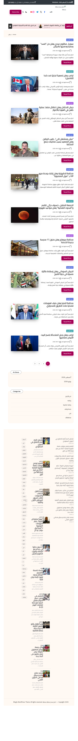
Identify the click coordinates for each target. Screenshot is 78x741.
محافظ (24, 569)
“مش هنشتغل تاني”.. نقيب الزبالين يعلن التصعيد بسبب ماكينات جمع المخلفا (58, 141)
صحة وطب (68, 409)
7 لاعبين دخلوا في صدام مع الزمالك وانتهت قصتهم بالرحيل (64, 476)
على (24, 547)
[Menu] (51, 12)
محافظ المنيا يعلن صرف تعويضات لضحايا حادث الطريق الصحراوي (58, 304)
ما (23, 565)
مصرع (24, 576)
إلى (23, 443)
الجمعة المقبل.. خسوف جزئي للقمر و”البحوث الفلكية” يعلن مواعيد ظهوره (56, 206)
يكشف (24, 597)
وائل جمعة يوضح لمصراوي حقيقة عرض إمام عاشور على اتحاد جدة (64, 510)
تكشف (24, 508)
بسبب (24, 482)
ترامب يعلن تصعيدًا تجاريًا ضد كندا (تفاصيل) (58, 76)
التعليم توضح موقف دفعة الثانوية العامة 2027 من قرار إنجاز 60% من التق (64, 448)
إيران (24, 446)
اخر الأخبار (70, 40)
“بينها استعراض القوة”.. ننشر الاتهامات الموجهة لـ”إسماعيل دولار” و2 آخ (64, 468)
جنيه (24, 519)
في (23, 554)
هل (23, 590)
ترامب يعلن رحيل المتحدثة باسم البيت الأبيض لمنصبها (57, 336)
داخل (24, 530)
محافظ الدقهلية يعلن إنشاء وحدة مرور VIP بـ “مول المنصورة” (56, 174)
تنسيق (24, 512)
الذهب (24, 468)
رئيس (24, 533)
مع (23, 579)
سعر (24, 537)
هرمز (24, 586)
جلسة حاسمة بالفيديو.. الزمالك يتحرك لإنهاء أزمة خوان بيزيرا (64, 484)
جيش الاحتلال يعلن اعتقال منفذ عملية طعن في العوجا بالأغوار (56, 108)
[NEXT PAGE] (35, 364)
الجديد (24, 461)
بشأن (24, 486)
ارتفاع (24, 450)
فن (70, 413)
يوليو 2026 (67, 381)
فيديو (24, 558)
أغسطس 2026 (66, 377)
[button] (15, 12)
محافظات (68, 417)
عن (23, 551)
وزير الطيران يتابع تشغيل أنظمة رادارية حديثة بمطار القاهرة (64, 501)
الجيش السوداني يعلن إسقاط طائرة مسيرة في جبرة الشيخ (57, 272)
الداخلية (24, 464)
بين (23, 493)
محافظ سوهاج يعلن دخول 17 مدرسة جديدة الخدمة (56, 241)
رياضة (69, 400)
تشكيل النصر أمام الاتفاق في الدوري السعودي (64, 440)
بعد (23, 489)
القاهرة (24, 475)
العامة (24, 471)
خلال (24, 526)
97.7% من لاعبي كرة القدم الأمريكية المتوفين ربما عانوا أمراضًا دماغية (27, 25)
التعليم (24, 454)
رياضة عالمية (67, 405)
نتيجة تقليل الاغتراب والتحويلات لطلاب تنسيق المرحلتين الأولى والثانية (63, 458)
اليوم (24, 479)
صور (24, 540)
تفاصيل (24, 505)
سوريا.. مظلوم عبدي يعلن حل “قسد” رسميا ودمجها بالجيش (56, 45)
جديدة (24, 515)
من (23, 583)
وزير (24, 594)
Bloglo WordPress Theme (21, 702)
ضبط (24, 544)
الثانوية (24, 457)
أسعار (24, 439)
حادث (24, 522)
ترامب (24, 496)
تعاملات (24, 500)
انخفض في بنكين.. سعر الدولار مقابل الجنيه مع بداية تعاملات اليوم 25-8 (64, 492)
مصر (24, 572)
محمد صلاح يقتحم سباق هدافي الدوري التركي (63, 518)
